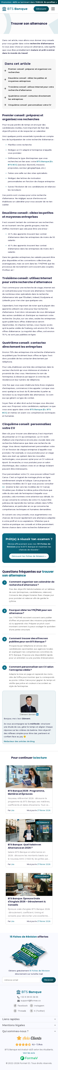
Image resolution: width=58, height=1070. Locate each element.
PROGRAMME (43, 769)
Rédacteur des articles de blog (19, 741)
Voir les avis (29, 1053)
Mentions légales (13, 1025)
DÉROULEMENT (42, 876)
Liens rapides (11, 1019)
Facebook (23, 1005)
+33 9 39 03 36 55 (29, 997)
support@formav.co (31, 1000)
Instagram (39, 1005)
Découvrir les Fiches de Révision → (29, 556)
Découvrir (41, 9)
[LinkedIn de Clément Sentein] (37, 714)
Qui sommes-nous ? (15, 1031)
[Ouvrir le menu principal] (53, 9)
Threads (22, 1011)
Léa (12, 810)
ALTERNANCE (43, 823)
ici (3, 487)
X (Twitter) (39, 1011)
